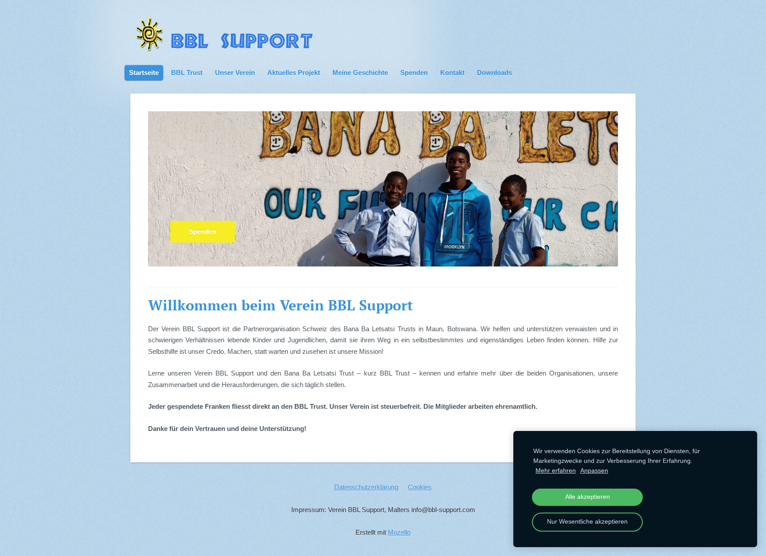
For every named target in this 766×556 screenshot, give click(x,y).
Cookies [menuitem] (420, 487)
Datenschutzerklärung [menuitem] (366, 487)
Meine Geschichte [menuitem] (360, 72)
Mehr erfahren (555, 470)
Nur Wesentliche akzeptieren (587, 521)
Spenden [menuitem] (414, 72)
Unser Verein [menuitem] (235, 72)
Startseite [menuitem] (144, 72)
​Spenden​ (202, 231)
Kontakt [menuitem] (452, 72)
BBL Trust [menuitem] (187, 72)
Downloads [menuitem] (494, 72)
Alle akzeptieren (587, 496)
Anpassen (594, 470)
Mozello (399, 532)
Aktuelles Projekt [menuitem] (293, 72)
